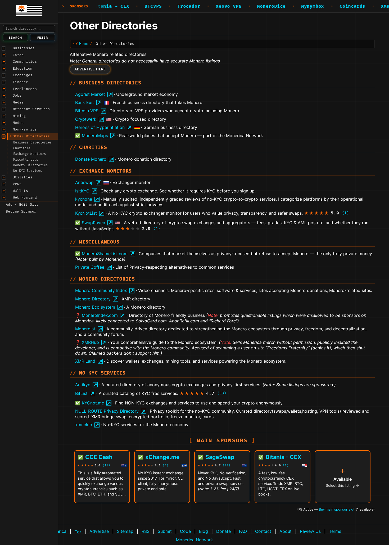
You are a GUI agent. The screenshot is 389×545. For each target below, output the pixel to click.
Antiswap (84, 182)
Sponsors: (80, 6)
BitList (81, 393)
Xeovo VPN (217, 6)
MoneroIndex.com (100, 315)
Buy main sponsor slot (337, 509)
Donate (223, 531)
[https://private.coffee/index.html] (109, 267)
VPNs (17, 184)
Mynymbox (301, 6)
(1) (345, 213)
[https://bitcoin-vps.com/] (103, 111)
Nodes (18, 123)
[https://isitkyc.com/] (94, 191)
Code (185, 531)
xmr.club (83, 424)
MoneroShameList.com (105, 253)
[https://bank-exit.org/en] (98, 102)
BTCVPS (141, 6)
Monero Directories (30, 165)
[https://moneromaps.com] (112, 135)
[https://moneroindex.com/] (122, 315)
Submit (165, 531)
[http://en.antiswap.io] (98, 182)
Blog (203, 531)
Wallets (20, 191)
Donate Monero (90, 159)
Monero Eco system (95, 307)
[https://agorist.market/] (109, 94)
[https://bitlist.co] (92, 393)
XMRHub (90, 342)
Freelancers (25, 89)
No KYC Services (27, 171)
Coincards (341, 6)
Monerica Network (194, 539)
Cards (18, 55)
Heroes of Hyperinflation (100, 127)
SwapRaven (93, 222)
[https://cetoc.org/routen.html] (143, 411)
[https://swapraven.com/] (109, 223)
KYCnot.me (93, 403)
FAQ (243, 531)
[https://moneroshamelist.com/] (132, 253)
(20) (226, 465)
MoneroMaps (95, 135)
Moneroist (85, 328)
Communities (25, 62)
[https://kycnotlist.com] (101, 213)
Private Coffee (89, 267)
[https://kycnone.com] (96, 199)
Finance (20, 82)
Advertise (99, 531)
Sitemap (125, 531)
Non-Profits (25, 129)
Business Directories (32, 143)
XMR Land (85, 361)
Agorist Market (90, 94)
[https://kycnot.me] (108, 403)
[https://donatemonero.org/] (111, 159)
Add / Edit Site (22, 204)
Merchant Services (31, 109)
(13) (222, 393)
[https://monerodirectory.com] (115, 299)
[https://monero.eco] (119, 307)
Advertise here (90, 69)
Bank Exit (84, 102)
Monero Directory (93, 298)
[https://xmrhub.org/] (103, 342)
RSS (146, 531)
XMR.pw (377, 6)
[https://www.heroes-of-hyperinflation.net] (129, 127)
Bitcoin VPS (86, 110)
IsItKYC (82, 190)
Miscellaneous (25, 160)
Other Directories (31, 136)
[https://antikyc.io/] (95, 385)
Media (18, 102)
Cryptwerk (85, 119)
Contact (263, 531)
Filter (42, 37)
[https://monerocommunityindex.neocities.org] (131, 290)
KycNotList (86, 213)
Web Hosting (25, 197)
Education (22, 68)
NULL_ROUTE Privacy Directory (107, 411)
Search (15, 37)
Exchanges (22, 75)
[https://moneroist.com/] (100, 329)
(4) (156, 228)
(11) (106, 465)
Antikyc (82, 384)
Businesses (24, 48)
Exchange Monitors (29, 154)
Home (83, 44)
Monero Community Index (101, 290)
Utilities (22, 177)
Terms (335, 531)
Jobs (17, 95)
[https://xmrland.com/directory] (100, 361)
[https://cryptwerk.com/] (101, 119)
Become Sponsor (21, 211)
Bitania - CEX (98, 6)
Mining (19, 116)
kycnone (83, 199)
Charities (21, 148)
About (285, 531)
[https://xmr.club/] (96, 424)
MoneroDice (259, 6)
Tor (78, 531)
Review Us (310, 531)
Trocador (177, 6)
